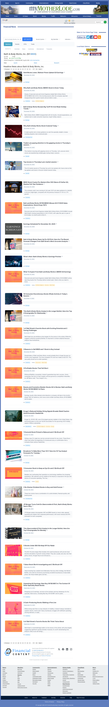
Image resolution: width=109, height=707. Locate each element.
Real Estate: (66, 684)
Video (94, 674)
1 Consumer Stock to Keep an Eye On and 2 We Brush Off (43, 468)
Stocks (17, 44)
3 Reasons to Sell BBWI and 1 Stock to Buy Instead (41, 349)
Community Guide (37, 676)
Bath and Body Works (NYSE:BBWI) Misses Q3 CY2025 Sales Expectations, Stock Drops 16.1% (45, 204)
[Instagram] (71, 652)
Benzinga (27, 82)
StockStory (28, 101)
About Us (34, 697)
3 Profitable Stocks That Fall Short (35, 368)
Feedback (44, 697)
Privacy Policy (35, 655)
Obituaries (74, 16)
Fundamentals (66, 685)
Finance (64, 687)
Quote (15, 63)
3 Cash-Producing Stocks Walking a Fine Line (39, 602)
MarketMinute (28, 426)
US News (25, 16)
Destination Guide (37, 678)
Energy (52, 426)
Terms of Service (49, 702)
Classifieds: (81, 667)
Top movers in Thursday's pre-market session (40, 162)
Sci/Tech (5, 685)
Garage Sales (81, 680)
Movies (49, 669)
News (7, 3)
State (15, 16)
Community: (36, 667)
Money (44, 16)
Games (49, 674)
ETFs (25, 44)
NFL (18, 676)
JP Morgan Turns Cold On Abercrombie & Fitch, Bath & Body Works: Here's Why (47, 505)
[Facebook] (63, 652)
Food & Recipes (51, 676)
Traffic (53, 16)
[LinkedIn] (67, 652)
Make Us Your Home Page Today (87, 32)
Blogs (34, 674)
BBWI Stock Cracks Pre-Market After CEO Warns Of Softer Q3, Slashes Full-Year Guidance (45, 183)
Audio (94, 669)
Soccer (19, 684)
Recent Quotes (40, 39)
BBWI (33, 54)
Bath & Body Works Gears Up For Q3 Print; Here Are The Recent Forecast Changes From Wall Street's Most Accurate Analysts (46, 240)
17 (33, 69)
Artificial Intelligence (40, 101)
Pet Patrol (35, 682)
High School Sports (22, 687)
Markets (8, 44)
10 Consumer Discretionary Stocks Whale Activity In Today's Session (45, 295)
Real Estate (72, 3)
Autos (79, 673)
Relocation (65, 691)
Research (56, 63)
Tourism (98, 16)
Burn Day (20, 669)
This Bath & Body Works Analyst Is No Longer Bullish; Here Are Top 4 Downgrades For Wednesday (47, 312)
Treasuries (49, 49)
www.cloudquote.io (39, 650)
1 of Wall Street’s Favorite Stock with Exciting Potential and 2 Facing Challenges (45, 329)
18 (36, 69)
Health (34, 673)
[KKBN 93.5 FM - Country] (95, 54)
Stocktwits (28, 197)
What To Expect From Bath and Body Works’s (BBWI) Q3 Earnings (47, 272)
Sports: (20, 675)
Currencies (31, 49)
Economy (47, 285)
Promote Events (82, 676)
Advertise (62, 697)
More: (94, 667)
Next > (40, 69)
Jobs (79, 669)
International (40, 49)
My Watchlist (54, 39)
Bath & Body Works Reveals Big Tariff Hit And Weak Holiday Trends (44, 108)
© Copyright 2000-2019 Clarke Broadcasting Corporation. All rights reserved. (54, 705)
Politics (4, 680)
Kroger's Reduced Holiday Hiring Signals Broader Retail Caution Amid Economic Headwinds (46, 412)
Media (98, 3)
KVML (49, 682)
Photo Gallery (96, 680)
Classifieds (86, 3)
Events (34, 669)
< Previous (6, 69)
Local (7, 16)
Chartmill (27, 156)
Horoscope (50, 673)
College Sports (21, 685)
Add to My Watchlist (34, 60)
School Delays (87, 16)
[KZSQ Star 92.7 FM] (83, 54)
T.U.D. (94, 678)
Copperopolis (66, 682)
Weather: (20, 667)
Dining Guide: (67, 667)
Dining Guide (59, 3)
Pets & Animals (81, 682)
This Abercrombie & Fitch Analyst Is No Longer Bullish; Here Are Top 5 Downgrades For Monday (46, 529)
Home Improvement (68, 689)
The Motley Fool (29, 137)
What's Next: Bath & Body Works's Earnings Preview (43, 256)
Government (38, 362)
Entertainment (44, 3)
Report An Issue (80, 697)
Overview (17, 49)
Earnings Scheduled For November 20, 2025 (40, 224)
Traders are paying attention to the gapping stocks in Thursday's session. (46, 144)
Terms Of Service (46, 655)
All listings (65, 669)
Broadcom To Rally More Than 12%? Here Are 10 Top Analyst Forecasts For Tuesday (45, 452)
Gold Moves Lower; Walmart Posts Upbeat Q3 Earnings (44, 72)
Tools (32, 44)
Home (26, 697)
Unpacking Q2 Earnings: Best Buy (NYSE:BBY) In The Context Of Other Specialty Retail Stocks (46, 584)
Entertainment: (52, 667)
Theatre (50, 671)
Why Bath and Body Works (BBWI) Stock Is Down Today (43, 88)
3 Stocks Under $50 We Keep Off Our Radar (39, 545)
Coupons (95, 682)
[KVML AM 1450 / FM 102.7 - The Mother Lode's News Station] (91, 50)
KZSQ (49, 683)
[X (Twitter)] (59, 652)
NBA (19, 680)
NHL (19, 682)
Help (71, 697)
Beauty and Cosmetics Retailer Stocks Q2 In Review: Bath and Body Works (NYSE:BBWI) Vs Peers (47, 388)
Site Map (53, 697)
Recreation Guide (37, 680)
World (35, 16)
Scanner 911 (96, 671)
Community (29, 3)
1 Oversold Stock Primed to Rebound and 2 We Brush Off (43, 432)
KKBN (49, 685)
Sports (17, 3)
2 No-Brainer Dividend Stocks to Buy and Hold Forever (43, 487)
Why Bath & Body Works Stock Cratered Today (41, 126)
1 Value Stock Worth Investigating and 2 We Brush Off (42, 564)
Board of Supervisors (98, 676)
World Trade (52, 285)
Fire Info (35, 683)
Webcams (63, 16)
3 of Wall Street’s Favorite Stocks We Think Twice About (43, 621)
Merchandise (81, 671)
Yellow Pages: (96, 683)
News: (4, 667)
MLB (19, 678)
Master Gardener (67, 693)
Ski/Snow (20, 673)
